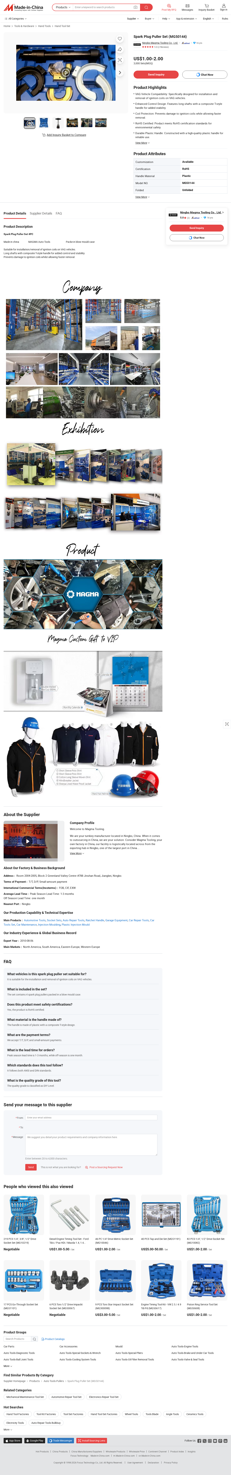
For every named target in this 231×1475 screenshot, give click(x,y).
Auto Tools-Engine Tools (184, 1346)
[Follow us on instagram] (210, 1440)
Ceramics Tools (194, 1414)
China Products (60, 1451)
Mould (119, 1346)
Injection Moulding (49, 924)
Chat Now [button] (207, 74)
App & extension (185, 18)
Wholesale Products (115, 1451)
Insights (191, 1451)
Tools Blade (152, 1414)
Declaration (153, 1462)
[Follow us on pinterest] (220, 1440)
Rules (225, 18)
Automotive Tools (35, 920)
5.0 (185, 217)
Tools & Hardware (24, 26)
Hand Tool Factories (17, 1414)
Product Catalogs (54, 1339)
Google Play (34, 1440)
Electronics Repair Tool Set (104, 1397)
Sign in (223, 9)
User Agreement (135, 1462)
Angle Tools (172, 1414)
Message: (18, 1137)
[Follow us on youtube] (215, 1440)
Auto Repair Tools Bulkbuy (46, 1422)
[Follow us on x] (204, 1440)
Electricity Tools (15, 1422)
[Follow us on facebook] (199, 1440)
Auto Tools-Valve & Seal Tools (187, 1359)
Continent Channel (157, 1451)
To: (21, 1127)
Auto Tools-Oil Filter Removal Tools (135, 1359)
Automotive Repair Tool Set (66, 1397)
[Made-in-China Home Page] (23, 7)
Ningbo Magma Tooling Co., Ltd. (160, 43)
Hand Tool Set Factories (104, 1414)
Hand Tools (44, 26)
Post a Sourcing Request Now (104, 1167)
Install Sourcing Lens (93, 1440)
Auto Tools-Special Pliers (129, 1353)
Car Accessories (68, 1346)
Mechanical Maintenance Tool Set (25, 1397)
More (7, 1429)
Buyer (148, 18)
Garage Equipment (116, 920)
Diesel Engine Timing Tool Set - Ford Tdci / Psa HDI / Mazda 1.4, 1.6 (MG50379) (69, 1242)
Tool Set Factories (73, 1414)
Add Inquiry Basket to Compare (66, 135)
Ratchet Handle (95, 920)
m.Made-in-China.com (124, 1455)
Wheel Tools (131, 1414)
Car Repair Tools (139, 920)
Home (7, 26)
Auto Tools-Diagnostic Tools (19, 1353)
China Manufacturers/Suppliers (86, 1451)
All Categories (16, 18)
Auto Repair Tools (73, 920)
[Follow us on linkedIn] (225, 1440)
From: (20, 1117)
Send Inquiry (156, 74)
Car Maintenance (26, 924)
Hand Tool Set (62, 26)
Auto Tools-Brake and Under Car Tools (192, 1353)
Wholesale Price (137, 1451)
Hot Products (42, 1451)
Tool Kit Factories (46, 1414)
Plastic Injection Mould (76, 924)
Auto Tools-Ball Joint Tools (18, 1359)
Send (31, 1167)
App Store (12, 1440)
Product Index (177, 1451)
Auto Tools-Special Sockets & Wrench (80, 1353)
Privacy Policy (171, 1462)
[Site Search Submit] (146, 7)
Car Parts (9, 1346)
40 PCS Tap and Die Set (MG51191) (160, 1239)
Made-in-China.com (100, 1455)
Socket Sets (54, 920)
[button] (135, 7)
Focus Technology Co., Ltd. (90, 1462)
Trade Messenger (60, 1440)
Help (164, 18)
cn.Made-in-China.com (149, 1455)
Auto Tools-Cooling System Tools (78, 1359)
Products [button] (61, 7)
